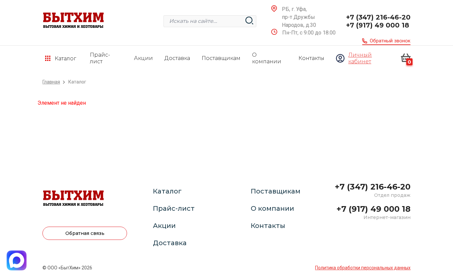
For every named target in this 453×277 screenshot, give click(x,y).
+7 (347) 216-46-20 (378, 17)
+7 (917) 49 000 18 (377, 25)
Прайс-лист (100, 58)
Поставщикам (221, 58)
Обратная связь (84, 233)
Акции (143, 58)
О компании (266, 58)
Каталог (167, 191)
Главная (51, 82)
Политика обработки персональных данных (363, 267)
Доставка (177, 58)
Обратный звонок (390, 41)
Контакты (311, 58)
